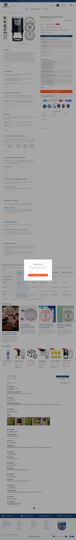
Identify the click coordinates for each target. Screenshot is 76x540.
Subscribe (38, 275)
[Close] (49, 261)
